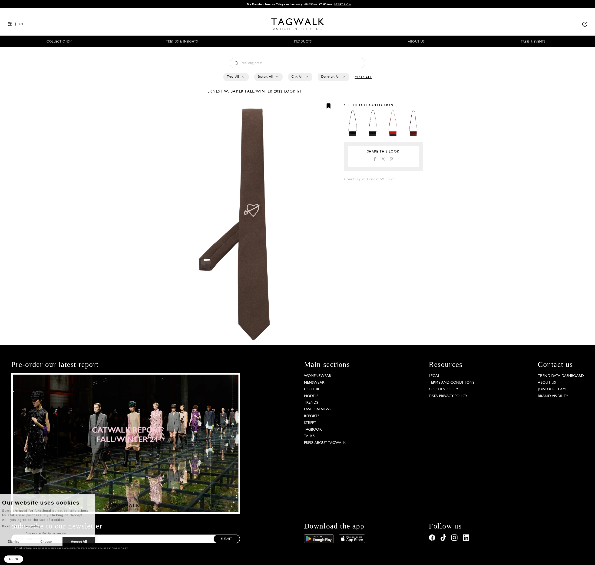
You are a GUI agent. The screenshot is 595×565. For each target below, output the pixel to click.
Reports (311, 416)
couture (312, 389)
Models (311, 396)
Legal (434, 376)
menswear (314, 383)
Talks (309, 436)
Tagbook (313, 430)
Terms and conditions (451, 383)
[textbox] (236, 76)
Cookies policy (443, 389)
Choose (53, 541)
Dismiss (20, 541)
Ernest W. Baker (226, 91)
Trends (311, 403)
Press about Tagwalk (325, 443)
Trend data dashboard (561, 376)
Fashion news (317, 409)
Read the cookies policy (28, 526)
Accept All (86, 541)
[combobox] (236, 76)
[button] (13, 559)
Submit (226, 539)
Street (310, 423)
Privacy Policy (119, 548)
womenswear (317, 376)
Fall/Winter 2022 (264, 91)
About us (547, 383)
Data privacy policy (448, 396)
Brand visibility (553, 396)
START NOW (342, 4)
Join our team (552, 389)
